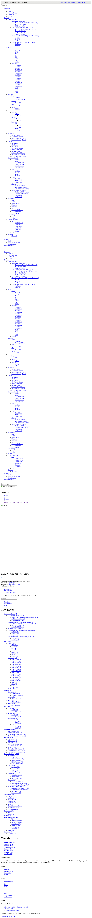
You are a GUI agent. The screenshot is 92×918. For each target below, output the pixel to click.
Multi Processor (19, 400)
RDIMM (17, 352)
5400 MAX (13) (16, 667)
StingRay (17, 287)
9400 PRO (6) (16, 679)
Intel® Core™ (19, 458)
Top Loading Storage (21, 421)
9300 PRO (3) (16, 676)
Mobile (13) (11, 713)
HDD (9, 354)
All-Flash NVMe (20, 419)
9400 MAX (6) (16, 680)
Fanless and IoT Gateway (22, 426)
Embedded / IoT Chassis (18, 387)
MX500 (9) (15, 645)
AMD (13, 468)
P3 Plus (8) (15, 653)
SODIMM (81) (16, 698)
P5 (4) (13, 654)
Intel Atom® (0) (16, 824)
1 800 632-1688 (8, 908)
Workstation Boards (17, 370)
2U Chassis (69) (12, 741)
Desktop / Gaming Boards (19, 374)
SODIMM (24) (16, 702)
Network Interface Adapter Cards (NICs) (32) (21, 636)
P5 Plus (17, 304)
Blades (13, 411)
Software (10, 470)
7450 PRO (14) (16, 659)
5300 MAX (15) (16, 671)
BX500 (17, 294)
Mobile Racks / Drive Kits (19, 388)
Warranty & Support (10, 592)
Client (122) (11, 643)
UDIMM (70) (16, 693)
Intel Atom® (18, 462)
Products (6, 499)
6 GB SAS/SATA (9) (18, 620)
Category (7, 602)
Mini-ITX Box (16, 385)
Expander (14, 440)
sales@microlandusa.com (78, 2)
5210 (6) (14, 684)
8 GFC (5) (15, 635)
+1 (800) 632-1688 (64, 2)
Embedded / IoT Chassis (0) (16, 749)
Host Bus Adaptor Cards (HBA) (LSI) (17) (20, 622)
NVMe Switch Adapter (18, 276)
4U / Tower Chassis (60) (15, 744)
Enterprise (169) (12, 718)
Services (6, 239)
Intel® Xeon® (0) (17, 822)
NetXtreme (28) (16, 638)
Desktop (14, 339)
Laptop (14, 344)
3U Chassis (15, 380)
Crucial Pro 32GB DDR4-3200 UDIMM (16, 502)
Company (7, 8)
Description (7, 589)
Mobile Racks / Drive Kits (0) (16, 750)
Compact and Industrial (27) (20, 789)
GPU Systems (19, 401)
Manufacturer (8, 603)
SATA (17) (15, 710)
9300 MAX (18, 325)
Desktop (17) (12, 708)
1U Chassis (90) (12, 739)
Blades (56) (11, 773)
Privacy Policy (13, 916)
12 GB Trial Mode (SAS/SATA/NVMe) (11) (25, 617)
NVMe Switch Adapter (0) (15, 628)
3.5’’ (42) (18, 728)
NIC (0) (10, 812)
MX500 (17, 292)
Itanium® (17, 466)
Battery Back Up (16, 445)
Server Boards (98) (13, 731)
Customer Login (9, 245)
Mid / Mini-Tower (17, 383)
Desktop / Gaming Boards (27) (17, 736)
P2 (16, 299)
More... (6, 886)
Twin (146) (11, 765)
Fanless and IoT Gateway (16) (20, 788)
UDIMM (17, 341)
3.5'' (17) (17, 711)
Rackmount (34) (16, 793)
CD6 (16, 333)
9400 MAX (18, 328)
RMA (9, 241)
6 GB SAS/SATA (20, 268)
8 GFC (17, 283)
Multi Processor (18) (17, 762)
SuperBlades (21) (17, 775)
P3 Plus (17, 300)
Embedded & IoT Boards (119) (17, 734)
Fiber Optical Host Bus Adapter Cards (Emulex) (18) (23, 630)
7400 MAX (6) (16, 664)
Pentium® (18, 463)
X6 (16, 296)
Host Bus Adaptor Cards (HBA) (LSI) (22, 269)
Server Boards (16, 369)
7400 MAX (18, 312)
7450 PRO (18, 307)
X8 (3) (14, 649)
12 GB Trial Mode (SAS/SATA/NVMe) (26, 265)
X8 (16, 297)
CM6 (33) (15, 687)
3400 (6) (14, 682)
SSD (9, 289)
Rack (13, 442)
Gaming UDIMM (20, 343)
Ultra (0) (14, 757)
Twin (13, 403)
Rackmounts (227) (13, 755)
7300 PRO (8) (16, 672)
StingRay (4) (15, 640)
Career (6, 874)
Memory (10, 338)
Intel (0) (10, 819)
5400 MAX (18, 315)
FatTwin (17, 406)
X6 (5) (14, 648)
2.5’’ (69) (18, 726)
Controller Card (12, 261)
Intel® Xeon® (19, 460)
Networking (11, 449)
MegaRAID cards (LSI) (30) (16, 615)
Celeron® (18, 465)
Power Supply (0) (13, 799)
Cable (13, 435)
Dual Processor (19, 396)
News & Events (12, 13)
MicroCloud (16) (16, 778)
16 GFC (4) (15, 633)
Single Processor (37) (18, 760)
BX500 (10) (15, 646)
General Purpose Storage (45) (20, 785)
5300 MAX (18, 318)
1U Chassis (15, 377)
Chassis (10, 375)
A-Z (5, 605)
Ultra (16, 395)
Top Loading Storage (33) (19, 783)
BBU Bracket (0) (13, 809)
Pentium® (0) (16, 825)
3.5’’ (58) (18, 723)
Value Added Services (14, 242)
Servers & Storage (13, 392)
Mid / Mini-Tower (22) (14, 745)
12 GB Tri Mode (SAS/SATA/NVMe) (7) (24, 623)
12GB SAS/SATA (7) (18, 625)
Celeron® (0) (15, 827)
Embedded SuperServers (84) (16, 786)
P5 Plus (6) (15, 656)
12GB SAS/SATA (20, 273)
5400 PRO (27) (16, 666)
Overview (11, 11)
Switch (13, 452)
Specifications (8, 590)
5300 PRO (18, 317)
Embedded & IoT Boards (19, 372)
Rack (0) (10, 804)
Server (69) (11, 703)
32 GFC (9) (15, 632)
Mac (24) (10, 700)
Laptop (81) (11, 697)
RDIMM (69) (16, 705)
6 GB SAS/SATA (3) (18, 627)
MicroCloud (18, 416)
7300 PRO (18, 320)
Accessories (11, 432)
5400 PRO (18, 313)
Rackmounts (15, 393)
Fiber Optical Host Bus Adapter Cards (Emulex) (25, 278)
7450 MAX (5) (16, 661)
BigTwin (17, 405)
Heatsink (14, 439)
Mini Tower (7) (16, 791)
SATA (17, 357)
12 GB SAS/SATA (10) (18, 619)
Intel (13, 457)
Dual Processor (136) (18, 759)
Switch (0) (11, 814)
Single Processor (20, 398)
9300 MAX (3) (16, 677)
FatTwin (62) (15, 768)
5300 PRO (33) (16, 669)
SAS (16, 366)
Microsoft (14, 471)
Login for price (12, 582)
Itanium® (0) (15, 828)
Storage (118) (12, 780)
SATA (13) (15, 715)
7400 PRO (18, 310)
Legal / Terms (5, 916)
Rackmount (18, 431)
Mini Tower (18, 429)
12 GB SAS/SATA (20, 266)
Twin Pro (17, 409)
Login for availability (14, 584)
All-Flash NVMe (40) (18, 781)
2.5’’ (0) (17, 721)
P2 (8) (13, 651)
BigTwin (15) (16, 767)
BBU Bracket (15, 447)
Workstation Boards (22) (15, 732)
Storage (14, 418)
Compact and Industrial (21, 427)
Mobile (14, 359)
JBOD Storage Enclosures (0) (16, 752)
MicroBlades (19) (17, 776)
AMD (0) (11, 830)
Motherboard (11, 367)
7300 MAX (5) (16, 674)
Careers (10, 16)
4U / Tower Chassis (17, 382)
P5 (16, 302)
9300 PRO (18, 323)
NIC (13, 450)
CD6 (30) (14, 685)
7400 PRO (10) (16, 663)
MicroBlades (18, 414)
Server (13, 351)
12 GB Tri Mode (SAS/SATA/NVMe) (26, 271)
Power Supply (16, 437)
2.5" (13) (18, 716)
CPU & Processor (13, 455)
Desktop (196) (12, 692)
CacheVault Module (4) (15, 806)
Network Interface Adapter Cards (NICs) (23, 284)
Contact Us (11, 14)
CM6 (16, 335)
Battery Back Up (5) (14, 807)
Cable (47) (11, 798)
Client (13, 291)
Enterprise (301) (12, 658)
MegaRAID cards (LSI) (18, 263)
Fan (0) (10, 796)
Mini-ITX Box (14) (13, 747)
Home (6, 496)
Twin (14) (15, 770)
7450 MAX (18, 309)
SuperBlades (18, 413)
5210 (16, 331)
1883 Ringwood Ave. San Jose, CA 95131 (16, 907)
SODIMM (18, 346)
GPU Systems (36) (17, 763)
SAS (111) (15, 724)
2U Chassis (15, 379)
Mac (13, 348)
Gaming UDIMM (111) (18, 695)
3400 (16, 330)
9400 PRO (18, 326)
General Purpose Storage (22, 422)
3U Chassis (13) (12, 742)
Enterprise (14, 305)
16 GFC (17, 281)
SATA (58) (15, 719)
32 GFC (17, 279)
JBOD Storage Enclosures (19, 390)
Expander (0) (12, 802)
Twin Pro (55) (16, 772)
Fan (13, 434)
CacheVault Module (17, 444)
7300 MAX (18, 322)
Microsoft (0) (12, 833)
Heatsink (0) (11, 801)
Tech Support (12, 244)
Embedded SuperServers (19, 424)
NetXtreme (18, 286)
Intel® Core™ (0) (17, 820)
